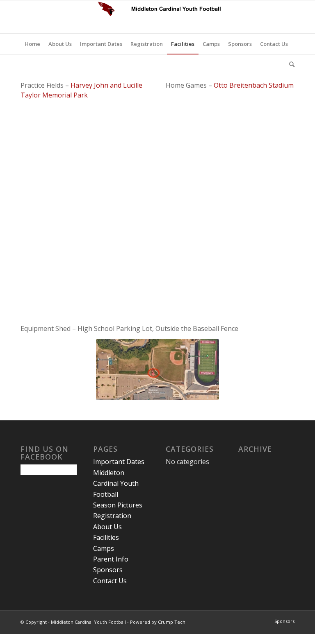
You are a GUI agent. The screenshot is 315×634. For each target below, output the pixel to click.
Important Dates (118, 461)
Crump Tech (171, 622)
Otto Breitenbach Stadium (254, 85)
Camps (103, 548)
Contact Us (110, 580)
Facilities (106, 537)
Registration (112, 515)
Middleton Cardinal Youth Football (116, 483)
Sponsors (108, 569)
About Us (107, 526)
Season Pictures (117, 504)
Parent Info (110, 559)
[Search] (289, 64)
